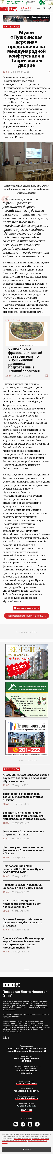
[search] (44, 8)
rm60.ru (26, 1110)
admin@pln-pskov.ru (26, 1098)
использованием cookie (22, 1138)
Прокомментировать (26, 608)
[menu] (38, 8)
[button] (49, 8)
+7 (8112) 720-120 (26, 1106)
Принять (26, 1149)
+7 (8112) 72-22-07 (26, 1083)
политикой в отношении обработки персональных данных (25, 1139)
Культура (12, 26)
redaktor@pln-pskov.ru (26, 1091)
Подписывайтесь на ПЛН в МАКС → (26, 616)
